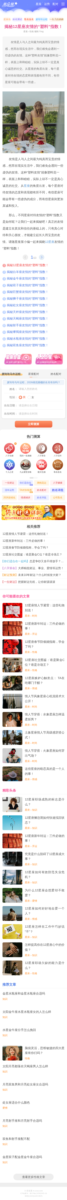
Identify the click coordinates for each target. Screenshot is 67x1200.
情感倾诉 (25, 497)
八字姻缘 (57, 482)
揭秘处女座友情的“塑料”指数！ (26, 305)
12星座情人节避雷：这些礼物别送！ (26, 533)
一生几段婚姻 (56, 19)
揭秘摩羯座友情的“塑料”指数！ (25, 332)
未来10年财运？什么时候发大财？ (32, 574)
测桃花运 (41, 482)
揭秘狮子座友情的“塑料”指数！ (26, 298)
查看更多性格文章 (33, 1176)
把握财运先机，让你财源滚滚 (29, 581)
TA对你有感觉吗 (26, 491)
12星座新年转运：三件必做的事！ (24, 540)
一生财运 (9, 482)
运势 (47, 4)
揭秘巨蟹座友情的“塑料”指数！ (26, 292)
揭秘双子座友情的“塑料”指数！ (26, 285)
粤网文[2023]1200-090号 (34, 1196)
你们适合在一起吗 (26, 483)
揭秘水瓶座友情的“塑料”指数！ (25, 338)
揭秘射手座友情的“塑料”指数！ (25, 325)
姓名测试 (17, 19)
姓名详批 (57, 490)
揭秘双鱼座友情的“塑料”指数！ (25, 345)
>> (41, 257)
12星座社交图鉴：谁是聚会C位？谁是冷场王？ (32, 554)
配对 (55, 4)
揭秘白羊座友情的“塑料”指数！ (26, 272)
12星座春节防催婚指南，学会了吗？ (26, 547)
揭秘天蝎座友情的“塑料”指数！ (26, 318)
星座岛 (7, 19)
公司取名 (57, 497)
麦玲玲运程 (41, 19)
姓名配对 (41, 490)
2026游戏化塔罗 (9, 498)
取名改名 (29, 19)
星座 (38, 4)
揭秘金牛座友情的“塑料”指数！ (26, 278)
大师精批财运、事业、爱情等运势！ (33, 568)
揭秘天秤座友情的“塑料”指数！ (26, 312)
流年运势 (9, 490)
